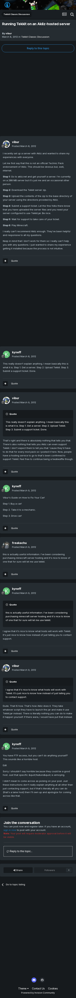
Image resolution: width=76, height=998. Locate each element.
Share (19, 870)
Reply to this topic (38, 48)
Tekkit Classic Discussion (35, 36)
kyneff (16, 352)
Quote (14, 260)
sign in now (10, 830)
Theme (22, 988)
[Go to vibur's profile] (6, 144)
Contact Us (38, 988)
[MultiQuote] (5, 260)
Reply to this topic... (20, 851)
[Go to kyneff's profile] (6, 354)
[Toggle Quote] (7, 414)
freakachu (19, 543)
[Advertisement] (38, 94)
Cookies (53, 988)
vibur (9, 33)
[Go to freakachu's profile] (6, 545)
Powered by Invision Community (38, 992)
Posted (24, 146)
